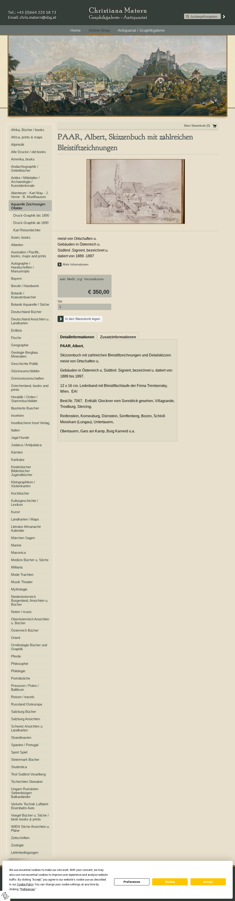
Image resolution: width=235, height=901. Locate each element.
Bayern (16, 278)
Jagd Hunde (20, 437)
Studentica (19, 767)
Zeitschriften (20, 838)
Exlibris (16, 330)
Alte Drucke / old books (28, 152)
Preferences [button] (27, 889)
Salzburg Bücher (23, 712)
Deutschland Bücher (26, 312)
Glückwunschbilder (25, 371)
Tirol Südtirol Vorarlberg (28, 774)
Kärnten (17, 452)
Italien (15, 430)
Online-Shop (99, 30)
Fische (16, 338)
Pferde (16, 656)
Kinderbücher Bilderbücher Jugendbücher (21, 471)
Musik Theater (22, 582)
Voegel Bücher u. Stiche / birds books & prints (30, 817)
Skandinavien (21, 737)
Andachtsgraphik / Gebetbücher (24, 168)
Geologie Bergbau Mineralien (24, 354)
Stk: (60, 301)
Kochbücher (20, 493)
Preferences (131, 882)
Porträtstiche (20, 678)
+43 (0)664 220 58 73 (47, 11)
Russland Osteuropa (26, 704)
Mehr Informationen (75, 264)
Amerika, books (23, 159)
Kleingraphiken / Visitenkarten (23, 484)
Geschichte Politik (24, 364)
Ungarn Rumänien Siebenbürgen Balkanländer (24, 793)
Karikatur (18, 460)
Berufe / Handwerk (25, 286)
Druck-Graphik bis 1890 (31, 215)
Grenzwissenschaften (27, 378)
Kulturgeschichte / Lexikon (24, 502)
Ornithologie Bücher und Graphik (29, 647)
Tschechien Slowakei (26, 781)
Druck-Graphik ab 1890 (30, 223)
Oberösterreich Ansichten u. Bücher (30, 621)
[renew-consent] (5, 896)
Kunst (15, 512)
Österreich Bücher (25, 630)
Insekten (17, 415)
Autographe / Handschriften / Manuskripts (22, 267)
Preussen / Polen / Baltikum (25, 687)
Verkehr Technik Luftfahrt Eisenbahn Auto (29, 806)
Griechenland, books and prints (29, 388)
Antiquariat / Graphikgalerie (141, 30)
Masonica (18, 552)
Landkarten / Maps (25, 519)
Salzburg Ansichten (25, 719)
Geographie (19, 345)
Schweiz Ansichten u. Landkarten (27, 728)
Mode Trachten (22, 574)
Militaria (16, 567)
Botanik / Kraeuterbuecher (23, 295)
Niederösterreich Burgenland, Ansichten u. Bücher (29, 600)
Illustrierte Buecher (25, 408)
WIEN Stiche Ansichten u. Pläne (30, 828)
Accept (208, 882)
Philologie (18, 671)
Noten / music (21, 612)
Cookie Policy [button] (25, 884)
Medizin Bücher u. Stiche (29, 560)
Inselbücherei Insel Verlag (30, 423)
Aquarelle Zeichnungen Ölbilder (28, 206)
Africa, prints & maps (26, 137)
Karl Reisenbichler (27, 230)
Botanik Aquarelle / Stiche (30, 304)
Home (75, 30)
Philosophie (19, 664)
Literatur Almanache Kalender (26, 528)
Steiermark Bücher (25, 759)
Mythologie (19, 589)
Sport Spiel (19, 752)
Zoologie (17, 845)
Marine (16, 545)
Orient (15, 638)
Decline (170, 882)
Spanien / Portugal (24, 745)
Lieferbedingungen (24, 852)
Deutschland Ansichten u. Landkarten (30, 321)
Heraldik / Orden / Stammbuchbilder (24, 399)
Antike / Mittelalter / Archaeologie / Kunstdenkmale (25, 181)
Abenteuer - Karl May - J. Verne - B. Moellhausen (30, 195)
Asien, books (21, 237)
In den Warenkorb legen (82, 319)
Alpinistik (17, 144)
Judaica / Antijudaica (26, 445)
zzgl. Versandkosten (90, 279)
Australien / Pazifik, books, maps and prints (28, 254)
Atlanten (17, 245)
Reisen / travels (22, 697)
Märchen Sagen (23, 538)
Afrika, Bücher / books (27, 130)
